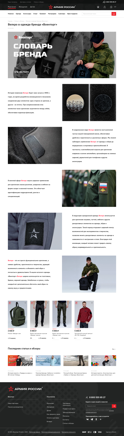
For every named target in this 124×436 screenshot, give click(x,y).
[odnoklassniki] (96, 419)
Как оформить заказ (53, 414)
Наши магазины (12, 2)
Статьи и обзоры (39, 2)
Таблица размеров (69, 412)
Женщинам (50, 407)
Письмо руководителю (15, 407)
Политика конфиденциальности (50, 432)
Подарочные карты (69, 409)
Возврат (49, 421)
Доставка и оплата (25, 2)
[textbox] (97, 14)
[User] (104, 6)
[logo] (62, 7)
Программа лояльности (66, 404)
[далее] (114, 406)
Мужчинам (50, 403)
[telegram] (92, 419)
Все (113, 349)
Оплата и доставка (53, 418)
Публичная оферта (34, 432)
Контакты (66, 420)
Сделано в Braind (111, 432)
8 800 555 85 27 (111, 2)
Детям (49, 410)
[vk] (87, 419)
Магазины (66, 416)
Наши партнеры (13, 403)
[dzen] (100, 419)
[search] (114, 14)
